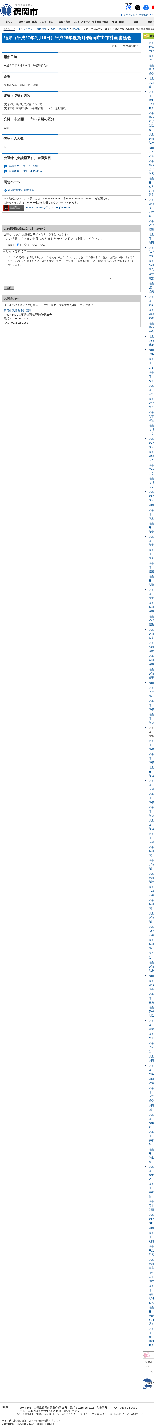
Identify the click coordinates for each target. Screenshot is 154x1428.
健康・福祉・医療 (28, 21)
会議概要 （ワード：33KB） (25, 166)
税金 (136, 21)
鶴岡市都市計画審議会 (21, 190)
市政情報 (42, 28)
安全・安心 (64, 21)
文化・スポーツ (82, 21)
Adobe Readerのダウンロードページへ (48, 207)
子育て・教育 (46, 21)
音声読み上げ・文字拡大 (135, 15)
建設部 (76, 28)
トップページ (25, 28)
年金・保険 (118, 21)
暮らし (9, 21)
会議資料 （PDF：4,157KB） (26, 171)
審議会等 (64, 28)
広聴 (52, 28)
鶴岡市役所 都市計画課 (17, 310)
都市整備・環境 (100, 21)
